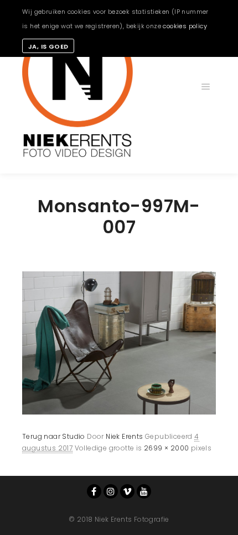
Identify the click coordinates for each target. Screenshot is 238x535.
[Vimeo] (127, 491)
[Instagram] (111, 491)
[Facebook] (94, 491)
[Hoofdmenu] (206, 87)
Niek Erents (124, 436)
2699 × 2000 (166, 448)
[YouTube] (144, 491)
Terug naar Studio (53, 436)
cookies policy (185, 26)
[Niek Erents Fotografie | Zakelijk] (77, 87)
